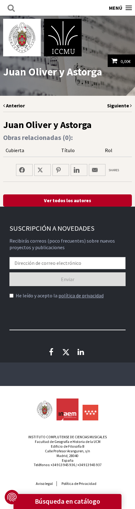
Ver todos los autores (67, 200)
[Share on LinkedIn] (79, 170)
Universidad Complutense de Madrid (22, 37)
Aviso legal (44, 483)
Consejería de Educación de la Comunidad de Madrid (90, 412)
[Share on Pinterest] (60, 170)
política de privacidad (81, 295)
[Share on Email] (97, 170)
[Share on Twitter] (42, 170)
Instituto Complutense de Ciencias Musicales (63, 37)
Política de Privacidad (79, 483)
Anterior (15, 105)
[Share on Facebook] (24, 170)
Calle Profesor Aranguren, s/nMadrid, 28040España (67, 456)
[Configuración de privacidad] (12, 497)
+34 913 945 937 (90, 465)
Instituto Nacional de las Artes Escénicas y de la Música (67, 409)
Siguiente (118, 105)
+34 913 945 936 (63, 465)
